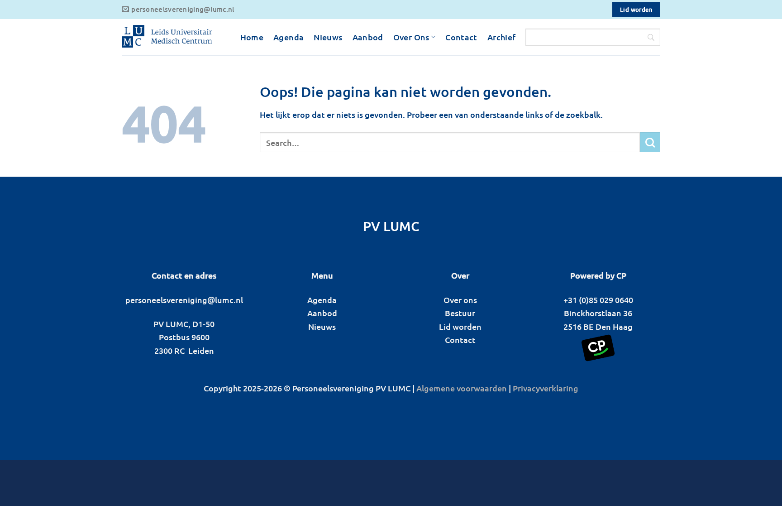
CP (621, 275)
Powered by (592, 275)
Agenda (288, 37)
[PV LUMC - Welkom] (167, 37)
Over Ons (411, 37)
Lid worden (460, 326)
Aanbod (368, 37)
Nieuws (328, 37)
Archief (501, 37)
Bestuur (460, 313)
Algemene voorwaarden (461, 388)
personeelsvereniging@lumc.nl (184, 299)
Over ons (460, 299)
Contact (461, 37)
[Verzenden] (650, 142)
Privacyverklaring (545, 388)
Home (251, 37)
